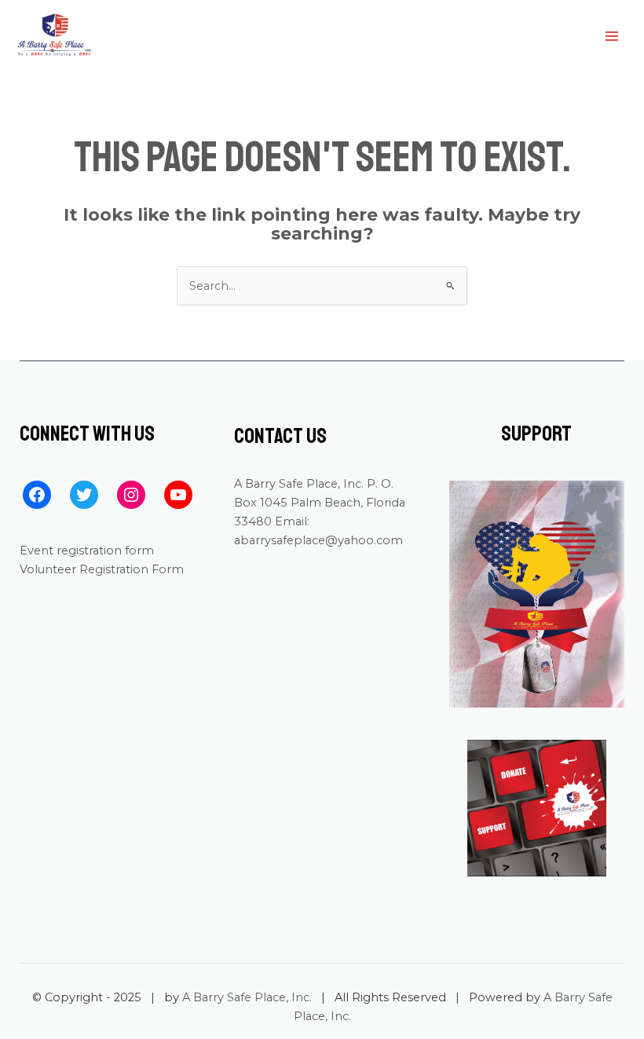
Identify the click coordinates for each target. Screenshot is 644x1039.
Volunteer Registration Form (102, 569)
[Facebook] (37, 495)
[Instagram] (131, 495)
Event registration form (87, 550)
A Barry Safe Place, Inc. (247, 997)
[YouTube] (178, 495)
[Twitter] (84, 495)
